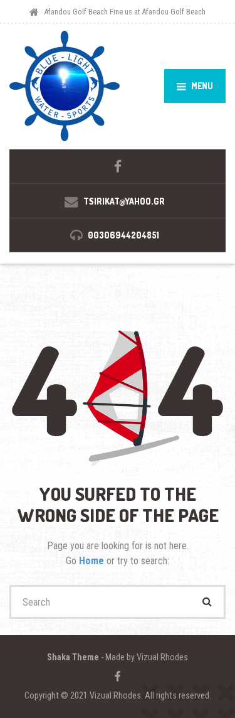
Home (93, 561)
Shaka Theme (73, 657)
